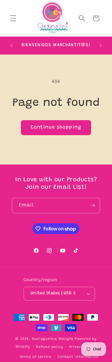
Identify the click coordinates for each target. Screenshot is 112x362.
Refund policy (49, 347)
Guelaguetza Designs (53, 339)
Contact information (78, 357)
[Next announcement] (100, 45)
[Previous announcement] (11, 45)
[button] (13, 18)
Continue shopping (56, 127)
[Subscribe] (92, 205)
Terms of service (35, 357)
